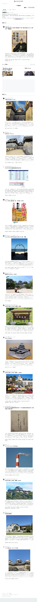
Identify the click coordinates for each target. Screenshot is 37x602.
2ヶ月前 (10, 26)
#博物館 (9, 542)
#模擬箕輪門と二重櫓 (8, 402)
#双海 (32, 267)
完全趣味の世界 (7, 26)
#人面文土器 (16, 542)
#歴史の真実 (12, 59)
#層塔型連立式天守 (7, 508)
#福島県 (9, 401)
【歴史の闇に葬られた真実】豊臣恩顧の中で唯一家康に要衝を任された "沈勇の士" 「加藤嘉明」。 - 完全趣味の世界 (7, 69)
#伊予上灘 (18, 267)
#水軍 (13, 195)
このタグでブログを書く (31, 7)
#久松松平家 (16, 578)
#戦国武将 (16, 59)
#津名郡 (6, 440)
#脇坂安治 (9, 439)
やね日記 (6, 546)
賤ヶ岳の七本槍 (12, 14)
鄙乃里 (6, 444)
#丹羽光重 (18, 401)
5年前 (16, 371)
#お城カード (13, 162)
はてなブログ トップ (5, 3)
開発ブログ (12, 594)
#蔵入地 (16, 439)
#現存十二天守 (12, 128)
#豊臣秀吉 (6, 195)
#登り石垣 (17, 508)
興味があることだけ (7, 512)
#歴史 (9, 59)
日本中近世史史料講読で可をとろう (9, 166)
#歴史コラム (20, 59)
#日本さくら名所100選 (15, 402)
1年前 (10, 132)
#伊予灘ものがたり (12, 268)
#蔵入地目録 (23, 439)
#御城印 (16, 162)
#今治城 (21, 231)
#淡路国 (29, 439)
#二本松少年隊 (22, 401)
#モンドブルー (7, 268)
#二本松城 (6, 401)
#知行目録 (19, 439)
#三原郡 (32, 439)
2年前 (15, 166)
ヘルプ (9, 594)
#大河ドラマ (10, 60)
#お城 (12, 401)
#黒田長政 (14, 231)
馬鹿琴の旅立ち (7, 132)
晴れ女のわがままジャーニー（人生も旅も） (10, 235)
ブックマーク (4, 67)
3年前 (17, 235)
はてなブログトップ (16, 594)
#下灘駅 (15, 267)
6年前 (8, 546)
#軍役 (15, 195)
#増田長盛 (6, 231)
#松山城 (8, 128)
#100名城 (6, 578)
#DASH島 (17, 268)
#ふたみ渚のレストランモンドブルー (25, 267)
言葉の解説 (4, 9)
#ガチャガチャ (10, 367)
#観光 (6, 128)
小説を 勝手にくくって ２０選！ (9, 199)
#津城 (23, 231)
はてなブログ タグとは (5, 594)
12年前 (11, 512)
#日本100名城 (27, 401)
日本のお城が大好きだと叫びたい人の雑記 (10, 371)
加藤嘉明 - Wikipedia (28, 68)
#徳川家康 (6, 60)
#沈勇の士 (28, 59)
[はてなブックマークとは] (7, 64)
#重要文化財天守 (13, 508)
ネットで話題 (9, 9)
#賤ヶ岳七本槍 (24, 59)
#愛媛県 (9, 267)
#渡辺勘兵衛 (10, 231)
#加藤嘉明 (6, 59)
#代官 (27, 439)
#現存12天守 (20, 162)
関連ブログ (14, 9)
